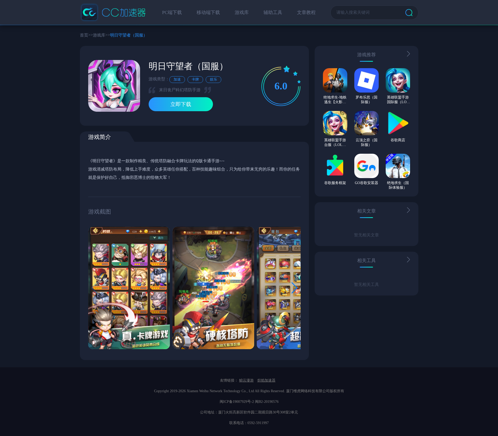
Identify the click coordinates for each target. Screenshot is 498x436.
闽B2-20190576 (267, 402)
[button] (294, 288)
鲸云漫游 (246, 380)
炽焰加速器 (266, 380)
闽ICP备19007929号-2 (237, 402)
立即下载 (180, 104)
